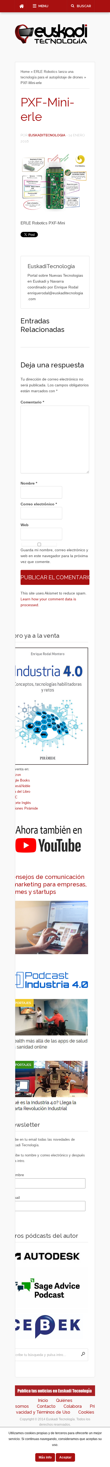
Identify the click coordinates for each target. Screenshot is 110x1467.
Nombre (29, 483)
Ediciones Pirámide (23, 808)
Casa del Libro (19, 792)
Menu (43, 6)
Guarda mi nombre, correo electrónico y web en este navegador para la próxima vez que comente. (54, 556)
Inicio (43, 1400)
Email (15, 1197)
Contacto (46, 1406)
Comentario (32, 402)
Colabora (73, 1406)
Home (25, 72)
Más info (45, 1457)
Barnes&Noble (19, 786)
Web (25, 525)
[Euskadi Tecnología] (51, 43)
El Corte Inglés (19, 803)
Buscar (84, 6)
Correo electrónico (39, 504)
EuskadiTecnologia (47, 135)
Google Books (19, 780)
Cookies (86, 1412)
